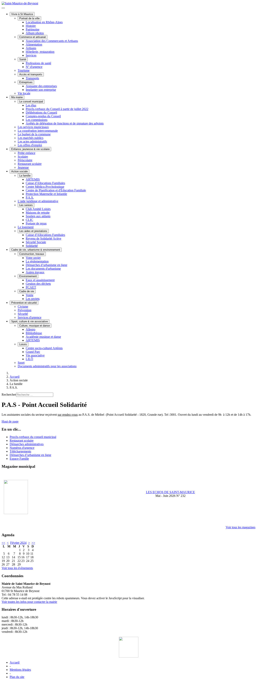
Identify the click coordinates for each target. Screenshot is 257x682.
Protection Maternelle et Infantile (46, 194)
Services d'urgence (29, 317)
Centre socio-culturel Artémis (44, 348)
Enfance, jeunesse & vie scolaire (30, 149)
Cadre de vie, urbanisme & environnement (35, 249)
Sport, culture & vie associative (29, 321)
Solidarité (32, 245)
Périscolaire (25, 160)
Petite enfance (26, 153)
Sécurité (23, 313)
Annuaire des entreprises (41, 86)
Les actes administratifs (32, 141)
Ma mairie (17, 97)
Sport (21, 362)
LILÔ (29, 359)
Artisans (31, 48)
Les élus (31, 105)
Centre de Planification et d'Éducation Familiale (56, 190)
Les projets (33, 298)
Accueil (14, 662)
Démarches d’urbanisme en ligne (46, 265)
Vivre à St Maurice (22, 14)
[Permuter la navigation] (3, 8)
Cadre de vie (26, 291)
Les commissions (36, 119)
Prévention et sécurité (24, 302)
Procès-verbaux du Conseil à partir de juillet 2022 (57, 109)
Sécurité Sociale (36, 242)
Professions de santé (38, 63)
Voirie (29, 295)
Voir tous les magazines (240, 527)
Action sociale (19, 171)
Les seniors (26, 205)
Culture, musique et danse (34, 325)
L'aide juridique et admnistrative (38, 201)
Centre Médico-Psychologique (45, 186)
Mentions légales (20, 669)
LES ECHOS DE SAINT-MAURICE (170, 492)
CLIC (29, 220)
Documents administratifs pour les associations (47, 366)
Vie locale (24, 93)
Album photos (35, 33)
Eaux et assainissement (40, 280)
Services (31, 55)
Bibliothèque (34, 333)
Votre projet (33, 257)
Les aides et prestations (33, 231)
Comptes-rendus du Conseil (43, 116)
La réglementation (37, 261)
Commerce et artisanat (32, 37)
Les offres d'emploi (30, 145)
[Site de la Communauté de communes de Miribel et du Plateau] (128, 647)
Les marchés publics (30, 138)
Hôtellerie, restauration (40, 51)
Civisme (23, 306)
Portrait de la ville (29, 18)
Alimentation (34, 44)
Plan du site (17, 677)
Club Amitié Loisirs (38, 209)
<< (3, 542)
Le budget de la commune (34, 134)
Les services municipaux (33, 127)
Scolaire (23, 156)
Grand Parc (33, 351)
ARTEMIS (33, 179)
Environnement (28, 276)
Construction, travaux (31, 253)
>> (33, 542)
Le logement (26, 227)
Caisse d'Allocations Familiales (45, 183)
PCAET (31, 287)
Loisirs (23, 344)
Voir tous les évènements (17, 568)
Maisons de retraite (38, 212)
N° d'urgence (34, 66)
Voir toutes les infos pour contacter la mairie (29, 601)
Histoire (31, 26)
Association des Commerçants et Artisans (52, 41)
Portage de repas (36, 223)
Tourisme (24, 70)
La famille (25, 175)
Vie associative (35, 355)
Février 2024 (18, 542)
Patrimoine (32, 29)
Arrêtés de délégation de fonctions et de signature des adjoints (65, 123)
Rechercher (9, 394)
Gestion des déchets (38, 283)
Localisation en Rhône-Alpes (44, 22)
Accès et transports (30, 74)
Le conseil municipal (31, 101)
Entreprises (26, 82)
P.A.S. (30, 197)
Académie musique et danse (43, 336)
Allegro (30, 329)
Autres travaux (35, 272)
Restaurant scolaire (30, 163)
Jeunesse (23, 167)
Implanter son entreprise (41, 89)
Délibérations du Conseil (41, 112)
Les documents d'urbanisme (43, 268)
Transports (32, 78)
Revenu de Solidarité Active (43, 238)
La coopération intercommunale (38, 130)
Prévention (24, 310)
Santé (22, 59)
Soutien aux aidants (38, 216)
